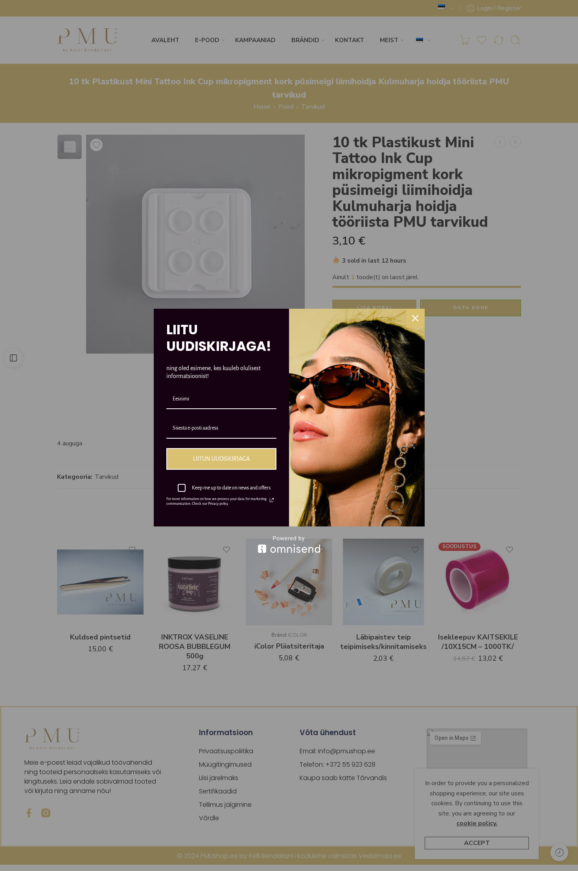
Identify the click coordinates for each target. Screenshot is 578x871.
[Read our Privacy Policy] (271, 500)
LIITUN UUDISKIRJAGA (221, 459)
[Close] (415, 318)
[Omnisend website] (289, 544)
